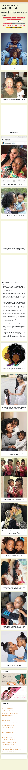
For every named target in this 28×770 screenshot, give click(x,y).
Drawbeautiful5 (13, 1)
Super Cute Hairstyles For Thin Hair (9, 742)
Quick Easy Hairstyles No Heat (8, 744)
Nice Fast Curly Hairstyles (7, 737)
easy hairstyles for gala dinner (19, 23)
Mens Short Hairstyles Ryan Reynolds (9, 722)
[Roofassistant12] (14, 693)
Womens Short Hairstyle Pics (7, 732)
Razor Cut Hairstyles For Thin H (8, 739)
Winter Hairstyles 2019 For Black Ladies (10, 751)
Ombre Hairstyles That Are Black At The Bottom (11, 749)
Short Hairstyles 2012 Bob (7, 730)
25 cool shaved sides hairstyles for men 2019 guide (14, 25)
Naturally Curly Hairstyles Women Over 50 (10, 713)
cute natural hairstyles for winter (14, 19)
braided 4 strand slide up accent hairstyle (14, 21)
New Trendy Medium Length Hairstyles (10, 718)
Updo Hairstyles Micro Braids (7, 715)
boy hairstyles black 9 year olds (9, 17)
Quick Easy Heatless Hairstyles (8, 727)
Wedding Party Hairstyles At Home (9, 747)
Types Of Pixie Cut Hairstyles (7, 710)
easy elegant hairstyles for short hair (14, 27)
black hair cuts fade (21, 17)
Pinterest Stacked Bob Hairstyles (8, 705)
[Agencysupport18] (14, 679)
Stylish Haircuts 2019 (6, 720)
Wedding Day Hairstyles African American (10, 734)
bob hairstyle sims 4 (7, 23)
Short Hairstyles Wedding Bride (8, 725)
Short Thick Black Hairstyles (7, 708)
